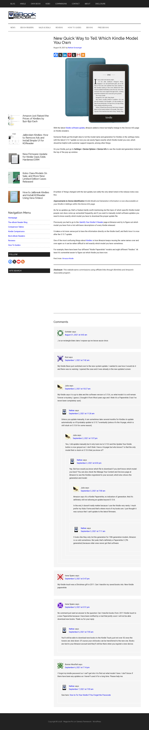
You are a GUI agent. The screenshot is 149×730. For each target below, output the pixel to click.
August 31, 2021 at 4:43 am (76, 335)
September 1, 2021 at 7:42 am (77, 360)
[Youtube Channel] (18, 262)
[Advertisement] (97, 173)
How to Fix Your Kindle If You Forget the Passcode (90, 695)
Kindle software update (75, 128)
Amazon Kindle (68, 258)
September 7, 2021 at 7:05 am (81, 689)
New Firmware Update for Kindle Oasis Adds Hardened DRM (35, 157)
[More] (83, 55)
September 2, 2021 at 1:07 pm (85, 438)
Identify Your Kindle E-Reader (91, 222)
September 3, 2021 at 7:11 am (93, 531)
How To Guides (14, 245)
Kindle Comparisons (16, 231)
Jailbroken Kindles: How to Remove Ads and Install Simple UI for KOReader (35, 139)
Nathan (71, 410)
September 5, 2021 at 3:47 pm (77, 579)
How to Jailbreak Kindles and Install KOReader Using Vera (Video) (36, 195)
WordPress (97, 722)
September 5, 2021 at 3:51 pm (77, 607)
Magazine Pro (68, 722)
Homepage (12, 218)
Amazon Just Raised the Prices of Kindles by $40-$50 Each (36, 118)
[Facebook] (56, 55)
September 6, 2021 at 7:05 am (81, 632)
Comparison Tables (16, 227)
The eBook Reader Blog (17, 222)
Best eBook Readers (16, 236)
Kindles (89, 240)
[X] (60, 55)
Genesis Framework (83, 722)
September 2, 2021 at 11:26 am (81, 413)
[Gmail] (78, 55)
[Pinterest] (69, 55)
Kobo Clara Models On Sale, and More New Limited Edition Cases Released (35, 177)
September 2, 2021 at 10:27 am (77, 389)
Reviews (11, 240)
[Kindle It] (74, 55)
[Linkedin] (65, 55)
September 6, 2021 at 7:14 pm (77, 667)
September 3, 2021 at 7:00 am (93, 491)
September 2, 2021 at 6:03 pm (89, 463)
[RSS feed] (23, 262)
